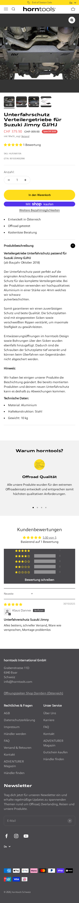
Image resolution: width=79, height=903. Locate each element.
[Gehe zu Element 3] (33, 102)
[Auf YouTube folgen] (26, 836)
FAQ (6, 740)
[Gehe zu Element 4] (46, 102)
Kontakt (9, 754)
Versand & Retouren (17, 747)
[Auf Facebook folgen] (6, 836)
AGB (7, 713)
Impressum (12, 727)
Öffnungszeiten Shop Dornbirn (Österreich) (33, 693)
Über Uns (49, 713)
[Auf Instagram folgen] (16, 836)
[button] (13, 144)
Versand (25, 136)
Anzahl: (9, 172)
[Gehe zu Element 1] (9, 102)
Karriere (48, 720)
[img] (13, 604)
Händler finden (14, 773)
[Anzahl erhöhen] (25, 180)
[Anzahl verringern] (9, 180)
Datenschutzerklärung (19, 720)
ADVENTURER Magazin (14, 764)
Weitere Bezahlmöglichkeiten (39, 210)
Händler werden (15, 733)
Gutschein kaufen (55, 752)
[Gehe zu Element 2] (21, 102)
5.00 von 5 (49, 537)
